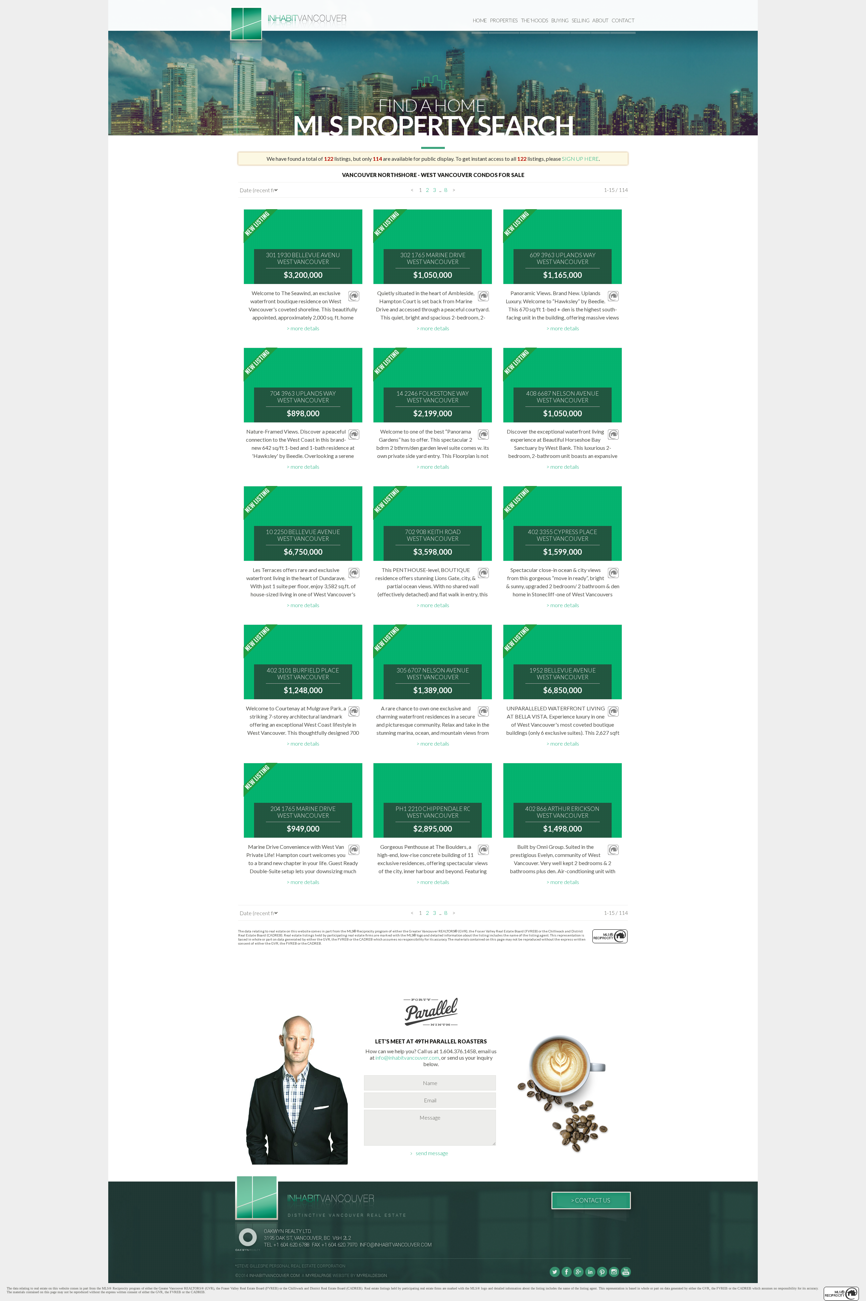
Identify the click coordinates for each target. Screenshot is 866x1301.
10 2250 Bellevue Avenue (303, 535)
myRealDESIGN (372, 1275)
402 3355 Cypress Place (562, 535)
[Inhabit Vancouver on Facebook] (567, 1275)
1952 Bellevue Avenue (562, 674)
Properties (504, 20)
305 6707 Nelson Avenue (432, 674)
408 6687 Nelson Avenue (562, 397)
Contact (623, 20)
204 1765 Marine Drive (303, 812)
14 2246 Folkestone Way (432, 397)
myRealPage (318, 1275)
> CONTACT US (590, 1200)
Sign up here (580, 158)
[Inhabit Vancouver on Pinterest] (602, 1275)
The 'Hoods (534, 20)
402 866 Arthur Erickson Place (562, 812)
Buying (560, 20)
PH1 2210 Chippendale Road (432, 812)
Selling (581, 20)
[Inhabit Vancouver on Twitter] (555, 1275)
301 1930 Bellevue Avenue (303, 258)
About (600, 20)
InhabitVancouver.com (274, 1275)
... (440, 189)
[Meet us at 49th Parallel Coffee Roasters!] (431, 1027)
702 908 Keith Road (433, 535)
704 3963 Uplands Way (303, 397)
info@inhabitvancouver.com (407, 1057)
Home (480, 20)
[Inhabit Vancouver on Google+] (578, 1275)
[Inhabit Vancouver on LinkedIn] (590, 1275)
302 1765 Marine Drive (432, 258)
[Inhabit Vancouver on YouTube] (626, 1275)
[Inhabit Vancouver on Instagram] (614, 1275)
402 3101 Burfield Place (303, 674)
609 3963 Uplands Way (563, 258)
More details (305, 328)
